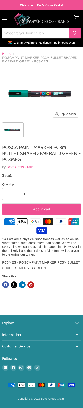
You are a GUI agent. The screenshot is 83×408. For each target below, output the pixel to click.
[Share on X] (14, 284)
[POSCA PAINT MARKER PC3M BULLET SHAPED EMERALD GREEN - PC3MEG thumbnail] (12, 130)
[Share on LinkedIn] (22, 284)
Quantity (8, 184)
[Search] (75, 33)
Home (6, 53)
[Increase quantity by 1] (40, 194)
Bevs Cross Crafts (20, 167)
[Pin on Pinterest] (30, 284)
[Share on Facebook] (5, 284)
